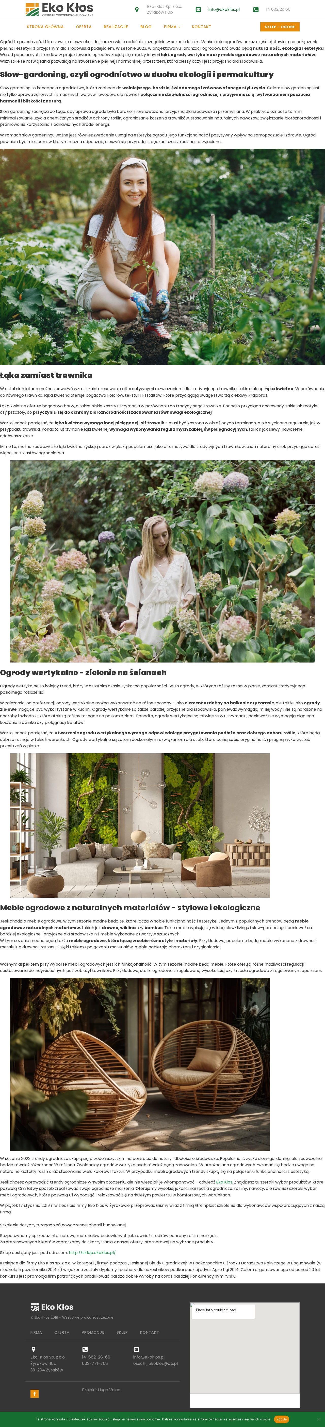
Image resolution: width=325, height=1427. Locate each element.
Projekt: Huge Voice (101, 1390)
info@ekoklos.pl (224, 9)
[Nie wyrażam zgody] (318, 1419)
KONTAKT (149, 1332)
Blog (146, 26)
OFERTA (62, 1332)
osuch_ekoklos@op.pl (155, 1363)
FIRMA (36, 1332)
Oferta (84, 26)
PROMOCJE (93, 1332)
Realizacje (116, 26)
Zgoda (282, 1419)
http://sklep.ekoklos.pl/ (92, 1253)
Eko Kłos (224, 1182)
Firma (170, 26)
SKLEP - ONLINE (280, 26)
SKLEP (122, 1332)
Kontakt (201, 26)
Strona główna (45, 26)
